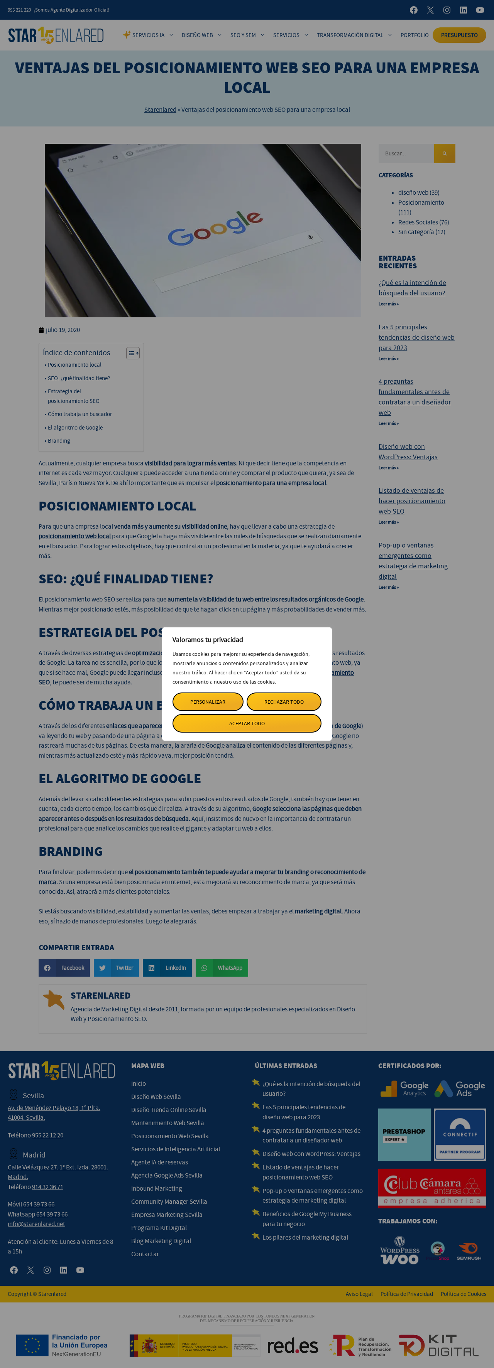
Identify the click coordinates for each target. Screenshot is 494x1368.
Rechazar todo (284, 701)
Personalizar (207, 701)
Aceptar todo (247, 723)
